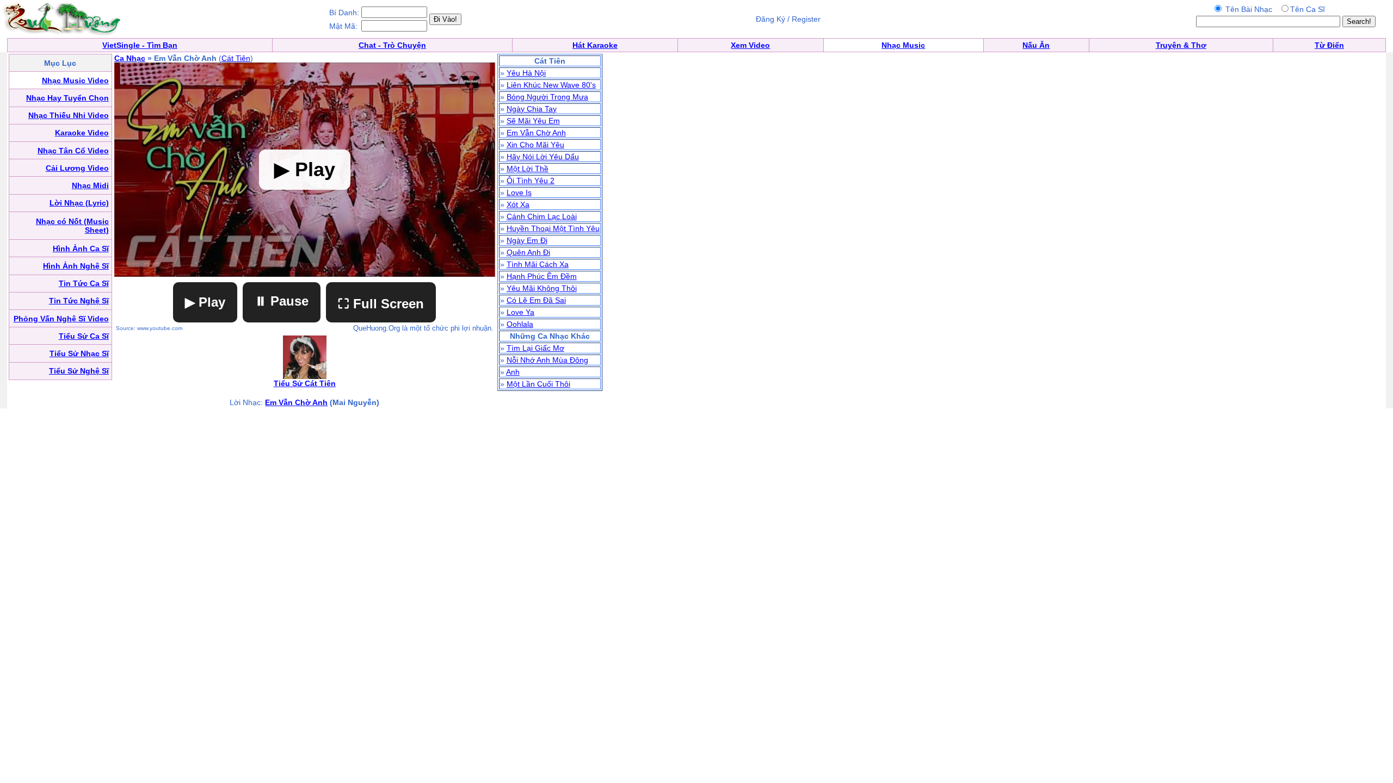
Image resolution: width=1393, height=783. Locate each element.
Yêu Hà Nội (526, 73)
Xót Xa (518, 204)
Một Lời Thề (527, 168)
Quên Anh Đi (528, 252)
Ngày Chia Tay (532, 108)
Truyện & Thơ (1181, 45)
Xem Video (750, 45)
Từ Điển (1329, 45)
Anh (513, 372)
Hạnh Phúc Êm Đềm (542, 276)
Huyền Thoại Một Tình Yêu (553, 228)
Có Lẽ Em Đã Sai (536, 300)
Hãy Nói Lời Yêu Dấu (543, 156)
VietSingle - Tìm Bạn (139, 45)
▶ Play (205, 302)
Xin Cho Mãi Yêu (535, 144)
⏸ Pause (282, 301)
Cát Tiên (235, 58)
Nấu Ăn (1036, 45)
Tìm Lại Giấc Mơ (535, 348)
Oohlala (520, 324)
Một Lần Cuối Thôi (538, 384)
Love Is (519, 192)
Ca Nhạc (129, 58)
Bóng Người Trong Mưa (547, 96)
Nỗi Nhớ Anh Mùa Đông (547, 360)
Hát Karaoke (595, 45)
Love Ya (520, 312)
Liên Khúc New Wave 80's (551, 84)
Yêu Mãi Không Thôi (542, 288)
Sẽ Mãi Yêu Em (533, 120)
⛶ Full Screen (381, 303)
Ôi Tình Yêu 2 (530, 180)
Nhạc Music (903, 45)
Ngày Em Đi (527, 240)
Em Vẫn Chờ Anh (296, 402)
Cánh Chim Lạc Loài (542, 216)
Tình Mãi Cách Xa (538, 264)
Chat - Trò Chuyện (392, 45)
